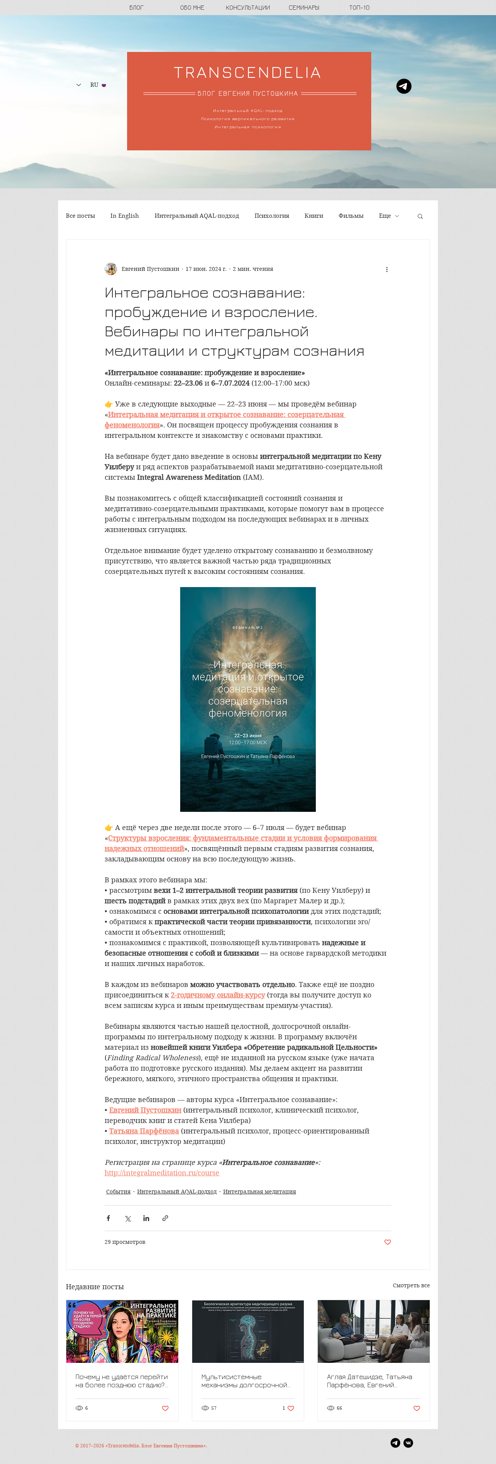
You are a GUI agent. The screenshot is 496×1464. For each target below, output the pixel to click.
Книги (314, 215)
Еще (385, 215)
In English (124, 215)
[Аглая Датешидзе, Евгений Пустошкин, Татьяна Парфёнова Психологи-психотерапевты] (374, 1331)
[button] (420, 216)
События (118, 1191)
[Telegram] (404, 86)
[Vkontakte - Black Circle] (408, 1443)
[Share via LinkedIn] (146, 1218)
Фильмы (351, 215)
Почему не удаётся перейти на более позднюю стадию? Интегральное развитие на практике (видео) (122, 1381)
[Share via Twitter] (127, 1218)
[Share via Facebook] (108, 1218)
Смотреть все (411, 1285)
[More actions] (386, 269)
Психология (272, 215)
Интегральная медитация (259, 1191)
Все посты (80, 215)
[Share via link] (165, 1218)
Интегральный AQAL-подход (197, 215)
